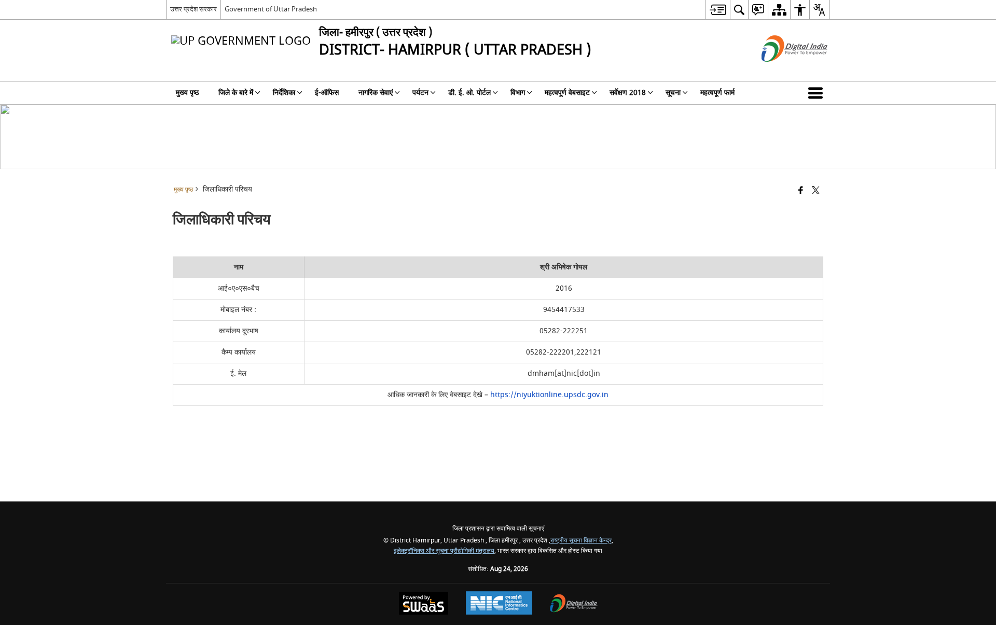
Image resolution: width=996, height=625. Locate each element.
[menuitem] (718, 9)
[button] (817, 93)
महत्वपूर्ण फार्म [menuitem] (717, 92)
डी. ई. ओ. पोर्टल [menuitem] (469, 92)
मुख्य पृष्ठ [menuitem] (187, 92)
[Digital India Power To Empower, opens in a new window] (573, 604)
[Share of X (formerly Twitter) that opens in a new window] (815, 191)
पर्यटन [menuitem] (420, 92)
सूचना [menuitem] (673, 92)
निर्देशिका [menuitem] (284, 92)
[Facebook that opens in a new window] (800, 191)
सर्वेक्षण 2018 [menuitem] (628, 92)
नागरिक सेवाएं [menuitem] (375, 92)
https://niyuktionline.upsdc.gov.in (549, 394)
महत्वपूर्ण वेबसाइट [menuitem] (567, 92)
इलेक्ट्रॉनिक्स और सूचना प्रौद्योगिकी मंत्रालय (444, 551)
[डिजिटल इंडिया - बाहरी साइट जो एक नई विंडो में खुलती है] (781, 70)
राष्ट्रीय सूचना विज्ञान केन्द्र (581, 540)
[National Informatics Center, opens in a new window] (499, 604)
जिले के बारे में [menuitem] (235, 92)
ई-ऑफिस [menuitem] (327, 92)
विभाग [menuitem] (517, 92)
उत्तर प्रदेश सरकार (193, 9)
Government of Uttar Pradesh (271, 9)
